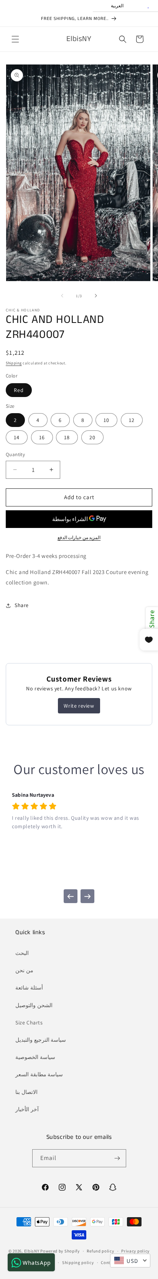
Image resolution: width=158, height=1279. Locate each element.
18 (67, 437)
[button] (15, 39)
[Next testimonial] (87, 896)
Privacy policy (135, 1251)
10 (106, 420)
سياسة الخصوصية (35, 1057)
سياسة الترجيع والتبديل (40, 1039)
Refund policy (100, 1251)
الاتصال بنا (26, 1092)
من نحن (24, 970)
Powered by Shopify (60, 1251)
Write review (79, 705)
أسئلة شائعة (29, 987)
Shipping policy (78, 1262)
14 (17, 437)
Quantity (15, 454)
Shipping (14, 363)
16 (42, 437)
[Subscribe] (117, 1158)
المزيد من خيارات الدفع (79, 537)
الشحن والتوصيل (34, 1005)
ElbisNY (32, 1251)
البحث (22, 953)
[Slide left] (62, 295)
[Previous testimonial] (70, 896)
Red (19, 390)
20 (92, 437)
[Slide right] (95, 295)
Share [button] (22, 605)
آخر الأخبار (27, 1109)
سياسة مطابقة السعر (39, 1074)
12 (132, 420)
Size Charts (29, 1022)
